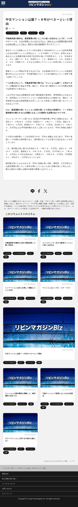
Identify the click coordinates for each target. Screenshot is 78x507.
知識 (41, 33)
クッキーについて (8, 484)
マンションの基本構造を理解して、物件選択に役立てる (20, 394)
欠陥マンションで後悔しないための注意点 (57, 394)
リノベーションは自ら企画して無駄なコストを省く (20, 289)
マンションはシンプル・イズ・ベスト (56, 288)
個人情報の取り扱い (9, 479)
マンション (33, 33)
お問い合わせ (7, 488)
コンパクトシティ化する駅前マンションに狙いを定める (57, 244)
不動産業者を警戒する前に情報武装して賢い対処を (20, 244)
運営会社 (5, 474)
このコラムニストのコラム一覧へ (55, 461)
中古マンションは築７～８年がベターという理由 (23, 353)
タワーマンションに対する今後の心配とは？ (20, 440)
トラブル (7, 253)
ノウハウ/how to (12, 33)
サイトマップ (7, 493)
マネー (23, 33)
